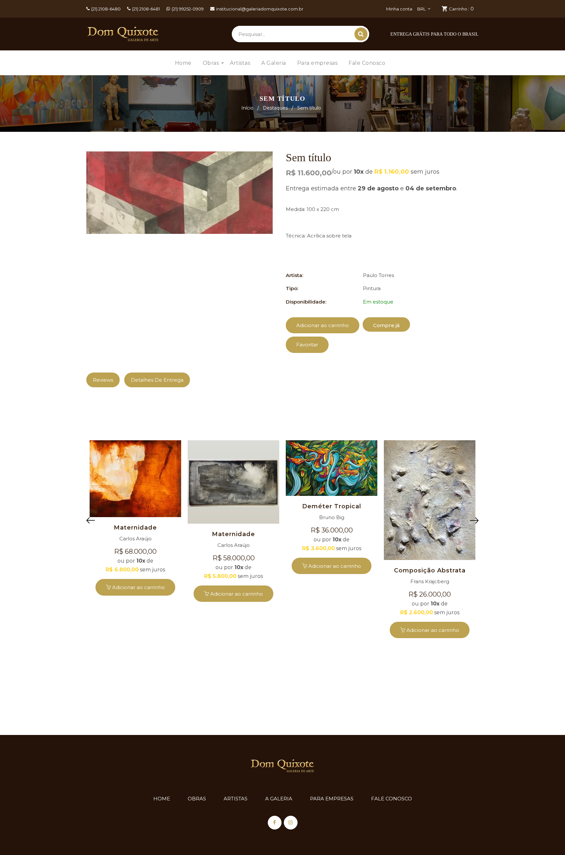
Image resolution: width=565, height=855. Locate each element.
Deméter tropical (331, 506)
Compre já (386, 325)
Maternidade (135, 527)
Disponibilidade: (306, 302)
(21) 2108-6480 (106, 8)
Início (247, 108)
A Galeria (278, 798)
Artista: (294, 275)
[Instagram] (291, 822)
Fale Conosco (391, 798)
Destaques (275, 108)
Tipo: (292, 288)
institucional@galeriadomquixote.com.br (259, 8)
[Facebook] (275, 822)
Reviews (103, 380)
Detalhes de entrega (157, 380)
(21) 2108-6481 (146, 8)
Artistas (236, 798)
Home (161, 798)
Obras (197, 798)
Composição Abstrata (430, 570)
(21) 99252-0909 (188, 8)
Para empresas (331, 798)
